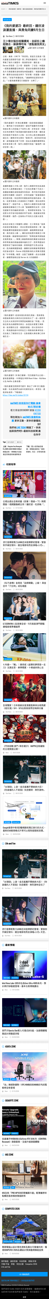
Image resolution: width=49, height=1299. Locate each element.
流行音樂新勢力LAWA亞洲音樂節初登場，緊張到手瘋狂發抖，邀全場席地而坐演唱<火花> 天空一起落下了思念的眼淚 (24, 544)
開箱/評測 (32, 1261)
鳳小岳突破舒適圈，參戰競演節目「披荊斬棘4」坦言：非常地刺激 (35, 449)
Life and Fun (7, 20)
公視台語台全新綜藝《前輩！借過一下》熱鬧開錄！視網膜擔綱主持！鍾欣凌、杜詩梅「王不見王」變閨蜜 (24, 503)
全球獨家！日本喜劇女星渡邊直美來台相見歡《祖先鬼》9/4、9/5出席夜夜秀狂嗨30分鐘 (24, 707)
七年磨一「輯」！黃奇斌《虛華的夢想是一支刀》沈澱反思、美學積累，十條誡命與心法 (24, 666)
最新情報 (10, 945)
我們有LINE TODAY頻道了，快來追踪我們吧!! (17, 1280)
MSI (13, 1187)
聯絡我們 (25, 1274)
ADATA (14, 1079)
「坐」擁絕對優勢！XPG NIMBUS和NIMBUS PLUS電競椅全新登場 (24, 1086)
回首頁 (3, 9)
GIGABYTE (15, 1133)
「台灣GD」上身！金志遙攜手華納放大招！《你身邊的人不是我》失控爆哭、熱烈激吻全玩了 (24, 788)
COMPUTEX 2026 (12, 1208)
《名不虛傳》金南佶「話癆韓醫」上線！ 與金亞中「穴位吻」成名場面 (24, 584)
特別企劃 (20, 1264)
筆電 (13, 1264)
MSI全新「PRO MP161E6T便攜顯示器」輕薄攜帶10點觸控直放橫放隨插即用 (24, 1194)
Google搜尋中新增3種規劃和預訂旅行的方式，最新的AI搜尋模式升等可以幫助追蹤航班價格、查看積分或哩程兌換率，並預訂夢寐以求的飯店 (24, 829)
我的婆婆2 (10, 442)
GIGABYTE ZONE (11, 1100)
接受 (24, 1297)
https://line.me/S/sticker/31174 (15, 395)
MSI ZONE (9, 1154)
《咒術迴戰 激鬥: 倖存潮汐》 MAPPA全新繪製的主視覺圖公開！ (24, 747)
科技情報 (15, 978)
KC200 (38, 410)
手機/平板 (5, 1264)
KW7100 (37, 413)
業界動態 (7, 822)
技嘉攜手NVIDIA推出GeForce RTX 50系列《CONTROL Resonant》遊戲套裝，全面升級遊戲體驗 (24, 1140)
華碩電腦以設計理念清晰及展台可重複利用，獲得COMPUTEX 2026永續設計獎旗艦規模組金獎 (24, 1248)
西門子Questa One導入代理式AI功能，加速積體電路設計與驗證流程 (24, 1032)
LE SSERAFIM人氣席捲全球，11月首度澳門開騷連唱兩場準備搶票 (23, 625)
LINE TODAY (21, 427)
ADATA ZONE (10, 1046)
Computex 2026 (8, 1242)
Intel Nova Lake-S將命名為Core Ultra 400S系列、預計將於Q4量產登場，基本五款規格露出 (24, 985)
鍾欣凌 (19, 442)
